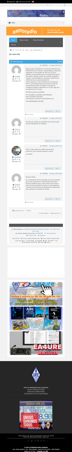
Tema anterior (44, 213)
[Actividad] (19, 79)
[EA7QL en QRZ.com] (15, 132)
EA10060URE (39, 233)
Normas (13, 45)
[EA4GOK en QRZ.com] (15, 159)
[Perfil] (13, 79)
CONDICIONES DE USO (23, 435)
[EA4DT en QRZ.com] (15, 79)
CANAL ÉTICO (45, 437)
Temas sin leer (24, 40)
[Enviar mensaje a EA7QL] (17, 132)
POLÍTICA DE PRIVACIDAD (36, 435)
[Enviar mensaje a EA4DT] (17, 79)
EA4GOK (17, 157)
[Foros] (11, 50)
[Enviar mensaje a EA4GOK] (17, 159)
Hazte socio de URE (24, 1)
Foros (13, 40)
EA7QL (17, 129)
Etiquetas (42, 235)
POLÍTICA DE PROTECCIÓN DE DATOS (32, 437)
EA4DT (17, 76)
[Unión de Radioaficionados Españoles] (36, 13)
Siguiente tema (55, 213)
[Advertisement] (41, 262)
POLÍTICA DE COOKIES (48, 435)
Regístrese (12, 1)
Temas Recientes (38, 40)
